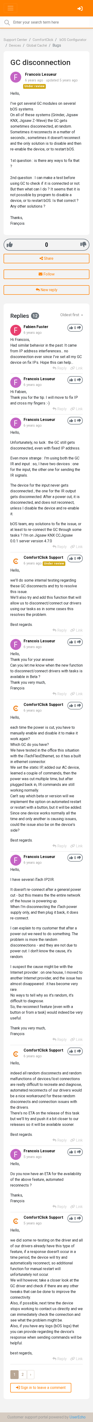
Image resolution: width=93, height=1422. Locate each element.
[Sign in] (81, 9)
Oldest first (70, 315)
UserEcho (78, 1417)
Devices (15, 46)
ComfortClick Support (43, 557)
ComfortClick (43, 40)
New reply (48, 290)
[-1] (83, 244)
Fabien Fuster (36, 326)
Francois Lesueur (41, 74)
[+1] (10, 244)
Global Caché (36, 46)
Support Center (15, 40)
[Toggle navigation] (10, 8)
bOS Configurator (73, 40)
